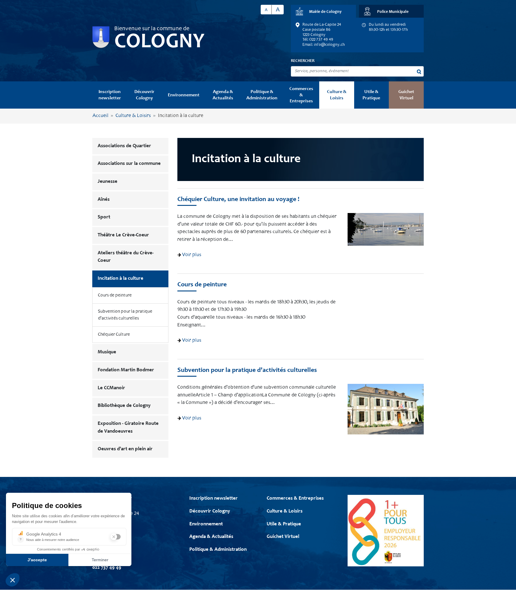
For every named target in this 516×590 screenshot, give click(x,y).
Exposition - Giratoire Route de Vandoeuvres (128, 427)
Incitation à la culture (120, 278)
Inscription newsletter (110, 95)
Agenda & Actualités (223, 95)
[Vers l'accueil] (101, 37)
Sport (104, 217)
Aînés (104, 199)
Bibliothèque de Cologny (124, 405)
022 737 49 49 (106, 567)
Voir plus (191, 255)
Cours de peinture (115, 295)
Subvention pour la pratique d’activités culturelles (125, 315)
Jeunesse (107, 181)
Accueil (100, 115)
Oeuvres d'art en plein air (125, 449)
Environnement (183, 95)
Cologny (159, 42)
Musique (107, 352)
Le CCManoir (111, 388)
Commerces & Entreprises (301, 95)
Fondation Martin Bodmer (126, 370)
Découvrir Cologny (144, 95)
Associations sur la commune (129, 163)
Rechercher (302, 61)
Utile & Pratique (371, 95)
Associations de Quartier (124, 146)
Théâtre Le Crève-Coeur (123, 235)
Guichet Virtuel (406, 95)
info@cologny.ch (329, 45)
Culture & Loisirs (336, 95)
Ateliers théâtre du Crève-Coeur (125, 257)
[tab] (323, 11)
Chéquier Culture (114, 334)
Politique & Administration (261, 95)
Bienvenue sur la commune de (151, 29)
